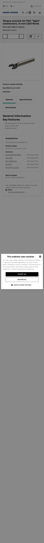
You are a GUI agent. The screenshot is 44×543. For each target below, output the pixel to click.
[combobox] (40, 256)
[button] (22, 285)
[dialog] (22, 271)
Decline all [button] (21, 280)
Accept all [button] (22, 274)
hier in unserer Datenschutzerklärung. (20, 269)
